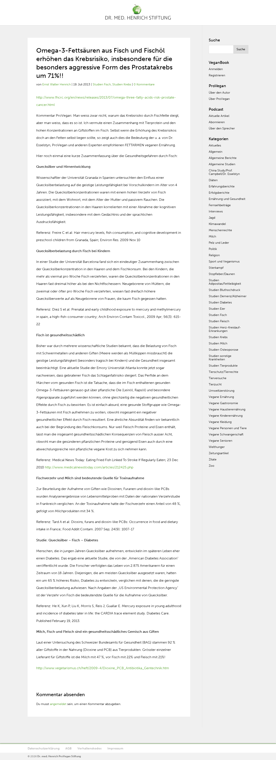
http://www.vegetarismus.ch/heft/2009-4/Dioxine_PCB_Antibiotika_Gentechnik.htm (102, 668)
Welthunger (217, 447)
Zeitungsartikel (219, 453)
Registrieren (217, 75)
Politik (213, 249)
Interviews (216, 211)
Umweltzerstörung (221, 391)
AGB (68, 748)
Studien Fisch (102, 84)
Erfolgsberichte (219, 193)
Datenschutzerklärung (44, 748)
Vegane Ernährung (221, 397)
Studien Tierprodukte (223, 365)
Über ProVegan (219, 99)
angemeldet (58, 704)
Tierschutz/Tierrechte (223, 372)
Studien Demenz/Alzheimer (227, 296)
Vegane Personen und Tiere (228, 428)
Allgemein (215, 152)
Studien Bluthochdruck (224, 290)
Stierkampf (216, 268)
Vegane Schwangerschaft (226, 434)
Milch (212, 236)
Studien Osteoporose (223, 350)
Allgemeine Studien (222, 164)
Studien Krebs (121, 84)
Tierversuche (217, 378)
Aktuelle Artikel (219, 116)
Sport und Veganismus (224, 261)
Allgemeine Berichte (223, 158)
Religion (214, 255)
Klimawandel (217, 224)
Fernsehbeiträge (220, 205)
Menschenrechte (220, 230)
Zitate (212, 459)
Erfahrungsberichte (222, 186)
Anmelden (216, 69)
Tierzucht (215, 384)
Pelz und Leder (219, 243)
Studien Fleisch (219, 321)
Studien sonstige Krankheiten (220, 357)
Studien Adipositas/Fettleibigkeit (225, 282)
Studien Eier (217, 309)
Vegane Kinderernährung (226, 416)
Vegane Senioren (220, 441)
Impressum (115, 748)
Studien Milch (218, 343)
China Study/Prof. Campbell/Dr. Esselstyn (224, 172)
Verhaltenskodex (89, 748)
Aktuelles (215, 145)
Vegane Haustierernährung (227, 409)
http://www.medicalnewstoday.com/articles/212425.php (89, 467)
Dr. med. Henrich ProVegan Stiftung (59, 756)
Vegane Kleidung (220, 422)
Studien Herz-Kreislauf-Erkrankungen (225, 329)
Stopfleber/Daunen (222, 274)
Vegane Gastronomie (223, 403)
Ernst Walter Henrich (56, 84)
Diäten (213, 180)
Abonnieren (217, 122)
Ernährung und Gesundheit (227, 199)
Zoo (211, 466)
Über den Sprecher (222, 128)
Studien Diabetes (220, 302)
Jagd (212, 218)
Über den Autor (219, 92)
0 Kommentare (144, 84)
